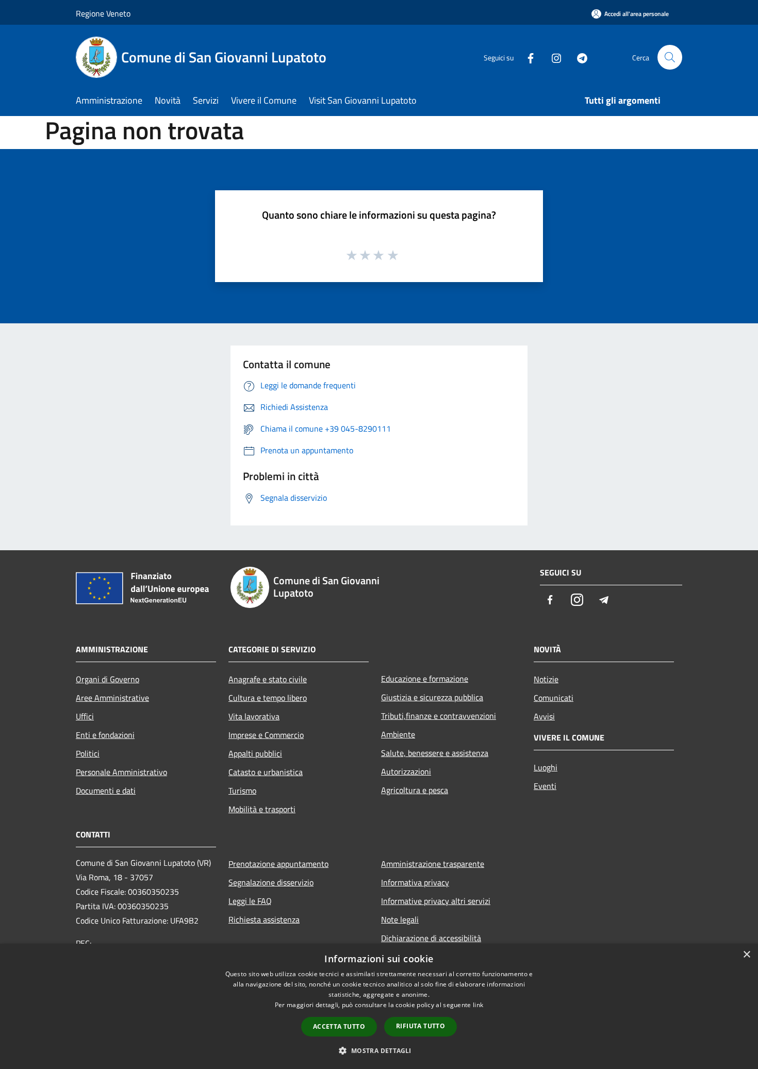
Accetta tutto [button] (339, 1026)
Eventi (545, 786)
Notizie (546, 679)
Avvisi (544, 716)
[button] (379, 1050)
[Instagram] (552, 57)
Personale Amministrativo (121, 772)
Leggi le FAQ (250, 901)
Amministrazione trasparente (432, 864)
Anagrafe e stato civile (267, 679)
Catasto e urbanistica (265, 772)
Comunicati (553, 698)
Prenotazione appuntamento (278, 864)
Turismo (242, 790)
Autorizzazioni (406, 771)
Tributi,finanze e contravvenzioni (438, 716)
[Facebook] (526, 57)
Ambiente (398, 734)
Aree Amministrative (112, 698)
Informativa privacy (415, 882)
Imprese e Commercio (266, 735)
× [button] (746, 955)
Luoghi (545, 767)
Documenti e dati (106, 790)
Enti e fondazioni (105, 735)
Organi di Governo (107, 679)
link (478, 1004)
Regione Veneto (103, 13)
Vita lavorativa (253, 716)
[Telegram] (578, 57)
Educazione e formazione (424, 678)
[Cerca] (669, 57)
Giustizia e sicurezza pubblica (432, 697)
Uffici (85, 716)
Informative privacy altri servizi (435, 901)
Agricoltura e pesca (414, 790)
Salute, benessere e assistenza (434, 753)
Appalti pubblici (255, 753)
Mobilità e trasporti (261, 809)
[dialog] (379, 1006)
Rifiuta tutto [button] (420, 1026)
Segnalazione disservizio (271, 882)
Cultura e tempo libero (267, 698)
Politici (88, 753)
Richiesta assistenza (264, 919)
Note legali (400, 919)
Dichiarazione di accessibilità (431, 938)
